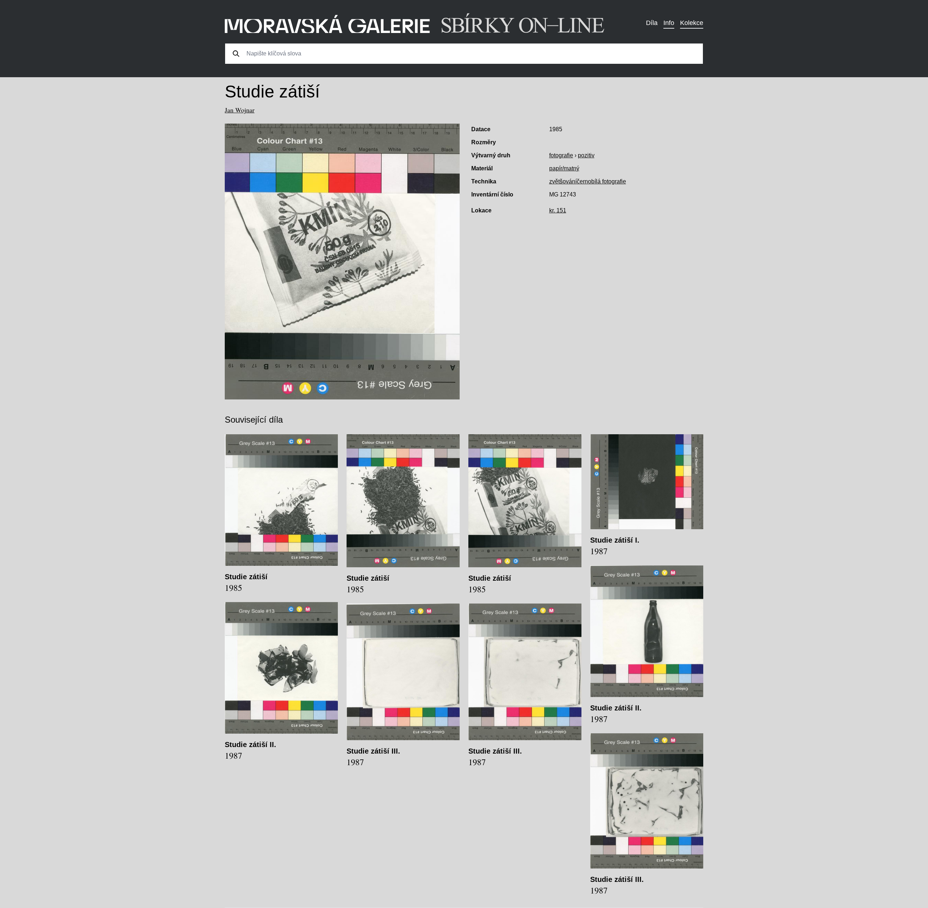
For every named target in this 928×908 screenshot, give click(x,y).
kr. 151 (557, 210)
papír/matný (564, 168)
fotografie (561, 155)
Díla (652, 22)
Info (668, 22)
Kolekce (691, 22)
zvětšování (563, 181)
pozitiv (586, 155)
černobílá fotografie (601, 181)
